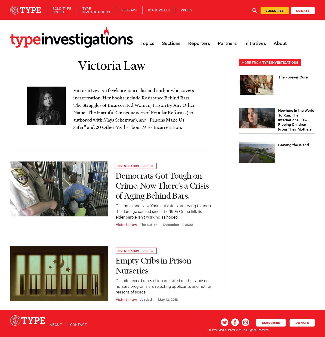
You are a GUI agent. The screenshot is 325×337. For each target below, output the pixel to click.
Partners (227, 43)
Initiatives (255, 43)
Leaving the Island (293, 144)
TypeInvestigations (96, 10)
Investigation (128, 166)
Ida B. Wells (159, 10)
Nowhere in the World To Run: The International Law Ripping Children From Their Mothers (296, 119)
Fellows (129, 10)
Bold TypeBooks (62, 10)
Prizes (186, 10)
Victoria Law (126, 224)
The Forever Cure (293, 76)
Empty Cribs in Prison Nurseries (153, 265)
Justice (149, 166)
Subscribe (275, 10)
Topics (147, 43)
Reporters (199, 43)
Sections (171, 43)
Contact (78, 324)
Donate (303, 10)
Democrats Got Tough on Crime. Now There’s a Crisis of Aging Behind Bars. (162, 185)
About (280, 43)
